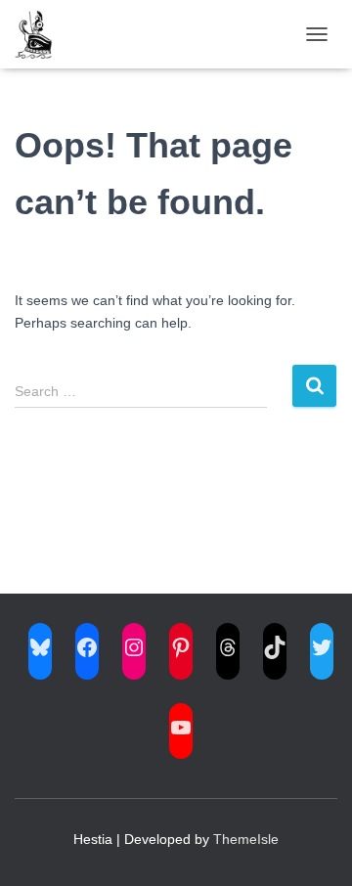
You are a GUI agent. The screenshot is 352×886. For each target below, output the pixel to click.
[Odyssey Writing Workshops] (41, 34)
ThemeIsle (246, 839)
